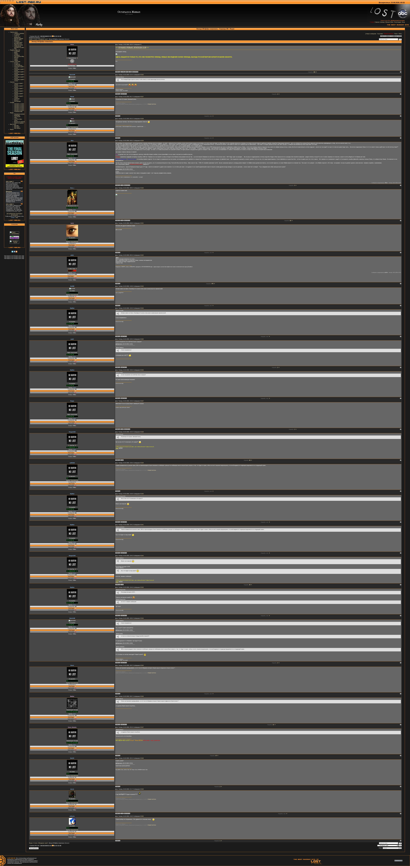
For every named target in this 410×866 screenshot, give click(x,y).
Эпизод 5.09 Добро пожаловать (56, 39)
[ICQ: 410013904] (122, 429)
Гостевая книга (18, 42)
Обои (15, 118)
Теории (16, 54)
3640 (142, 493)
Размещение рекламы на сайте (19, 47)
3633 (142, 286)
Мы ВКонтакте (18, 43)
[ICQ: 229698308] (122, 185)
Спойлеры (17, 51)
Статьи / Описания (15, 61)
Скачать (12, 82)
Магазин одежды (18, 38)
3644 (142, 618)
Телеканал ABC (18, 111)
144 (49, 36)
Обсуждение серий (43, 39)
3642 (142, 555)
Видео (16, 52)
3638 (142, 432)
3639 (142, 462)
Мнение (16, 57)
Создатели (17, 64)
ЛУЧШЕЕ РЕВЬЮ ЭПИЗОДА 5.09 (132, 47)
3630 (142, 188)
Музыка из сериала (19, 121)
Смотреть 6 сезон (19, 110)
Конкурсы (16, 41)
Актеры (16, 62)
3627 (142, 96)
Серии (16, 59)
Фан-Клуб (16, 126)
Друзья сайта (17, 39)
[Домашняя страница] (126, 71)
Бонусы (16, 100)
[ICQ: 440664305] (122, 460)
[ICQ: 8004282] (130, 71)
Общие (16, 60)
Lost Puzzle (17, 116)
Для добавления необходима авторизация (14, 214)
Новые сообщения (371, 33)
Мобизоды (17, 115)
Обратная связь (18, 45)
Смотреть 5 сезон (19, 109)
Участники (380, 33)
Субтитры (17, 98)
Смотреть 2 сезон (19, 105)
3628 (142, 118)
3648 (142, 758)
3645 (142, 665)
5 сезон (35, 39)
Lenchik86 (42, 37)
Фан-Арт (16, 125)
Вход (403, 22)
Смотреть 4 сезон (19, 107)
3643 (142, 587)
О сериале (17, 34)
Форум (12, 129)
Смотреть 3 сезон (19, 106)
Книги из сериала (18, 123)
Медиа (11, 112)
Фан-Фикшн (17, 128)
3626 (142, 74)
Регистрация (397, 22)
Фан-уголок (13, 124)
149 (58, 36)
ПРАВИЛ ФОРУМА (152, 104)
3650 (142, 816)
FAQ (15, 48)
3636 (142, 370)
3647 (142, 727)
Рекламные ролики (19, 114)
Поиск (396, 33)
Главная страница (379, 22)
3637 (142, 401)
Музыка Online (389, 22)
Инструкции (17, 101)
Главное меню (14, 32)
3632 (142, 255)
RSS (400, 33)
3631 (142, 223)
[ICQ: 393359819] (122, 220)
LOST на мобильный (17, 36)
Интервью (17, 55)
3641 (142, 524)
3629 (142, 140)
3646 (142, 696)
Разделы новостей (15, 50)
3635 (142, 339)
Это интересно (18, 65)
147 (54, 36)
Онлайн (12, 102)
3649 (142, 789)
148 (56, 36)
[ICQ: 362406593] (122, 813)
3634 (142, 308)
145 (51, 36)
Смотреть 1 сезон (19, 103)
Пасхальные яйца (19, 56)
